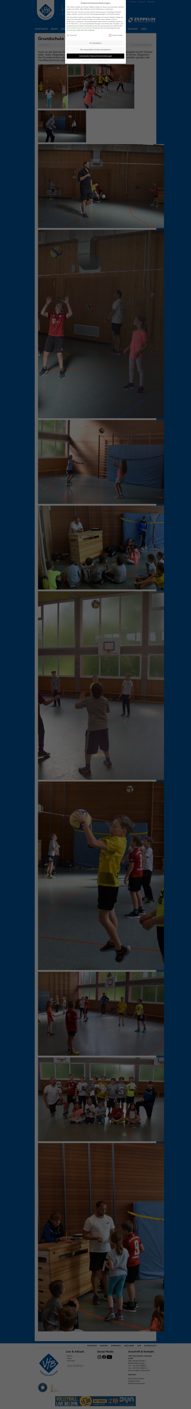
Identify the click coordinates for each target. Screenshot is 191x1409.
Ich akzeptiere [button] (95, 43)
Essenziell (73, 35)
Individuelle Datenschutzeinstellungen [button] (95, 56)
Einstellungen (71, 30)
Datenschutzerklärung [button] (97, 61)
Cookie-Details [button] (85, 61)
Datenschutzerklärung (84, 28)
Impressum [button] (107, 61)
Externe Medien (117, 35)
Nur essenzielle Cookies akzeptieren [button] (95, 49)
